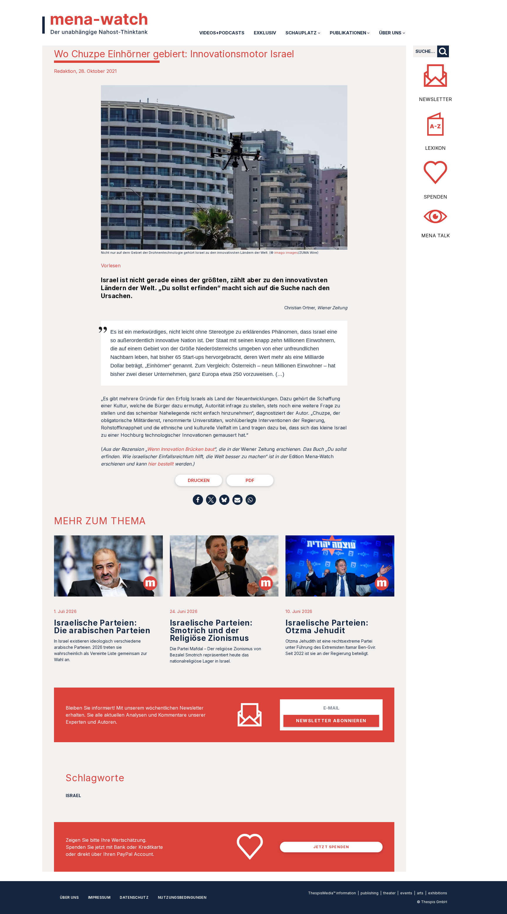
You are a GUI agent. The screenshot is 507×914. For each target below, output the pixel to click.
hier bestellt (160, 464)
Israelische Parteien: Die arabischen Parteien (102, 626)
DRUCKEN (198, 480)
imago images (286, 253)
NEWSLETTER (435, 99)
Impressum (99, 897)
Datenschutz (134, 897)
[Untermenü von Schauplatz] (319, 32)
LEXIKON (435, 148)
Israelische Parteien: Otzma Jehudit (326, 626)
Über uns (69, 897)
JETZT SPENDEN (331, 847)
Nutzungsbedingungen (182, 897)
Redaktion (65, 71)
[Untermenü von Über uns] (404, 32)
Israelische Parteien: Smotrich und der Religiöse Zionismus (211, 630)
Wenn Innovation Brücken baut (180, 449)
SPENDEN (435, 197)
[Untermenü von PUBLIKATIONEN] (368, 32)
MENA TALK (435, 235)
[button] (198, 500)
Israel (73, 795)
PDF (250, 480)
